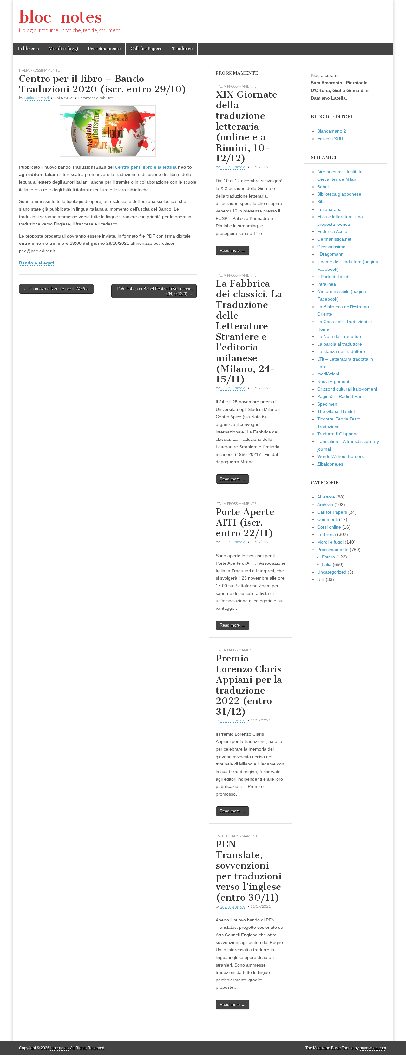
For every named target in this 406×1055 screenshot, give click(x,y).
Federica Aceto (332, 231)
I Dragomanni (330, 254)
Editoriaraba (329, 209)
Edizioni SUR (330, 138)
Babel (323, 186)
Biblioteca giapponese (339, 194)
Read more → (232, 250)
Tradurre (182, 48)
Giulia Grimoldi (37, 97)
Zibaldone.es (330, 463)
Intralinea (326, 284)
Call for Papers (146, 48)
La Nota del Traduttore (340, 336)
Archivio (325, 504)
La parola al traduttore (339, 344)
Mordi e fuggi (63, 48)
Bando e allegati (36, 262)
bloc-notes (60, 17)
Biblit (322, 201)
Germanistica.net (334, 239)
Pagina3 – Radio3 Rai (339, 396)
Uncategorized (331, 572)
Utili (320, 579)
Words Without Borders (340, 456)
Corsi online (329, 527)
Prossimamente (104, 48)
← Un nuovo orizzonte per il (56, 288)
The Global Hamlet (336, 411)
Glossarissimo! (332, 246)
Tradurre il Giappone (338, 433)
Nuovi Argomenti (333, 381)
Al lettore (326, 496)
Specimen (327, 404)
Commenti (327, 519)
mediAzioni (328, 373)
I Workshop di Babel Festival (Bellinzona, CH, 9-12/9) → (155, 291)
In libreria (28, 48)
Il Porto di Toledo (334, 276)
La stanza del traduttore (341, 351)
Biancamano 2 (331, 131)
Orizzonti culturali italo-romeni (347, 389)
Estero (222, 836)
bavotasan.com (373, 1048)
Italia (24, 70)
